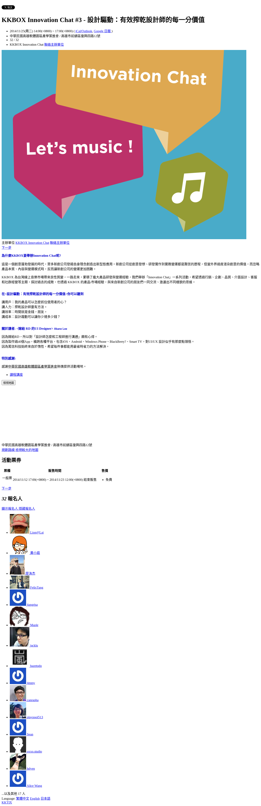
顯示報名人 (10, 508)
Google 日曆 (103, 31)
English (35, 798)
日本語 (45, 798)
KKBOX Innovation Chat (32, 242)
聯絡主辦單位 (54, 44)
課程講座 (16, 374)
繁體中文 (22, 798)
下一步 (6, 247)
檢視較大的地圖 (26, 450)
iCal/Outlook (83, 31)
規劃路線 (8, 450)
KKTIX (7, 802)
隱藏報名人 (27, 508)
